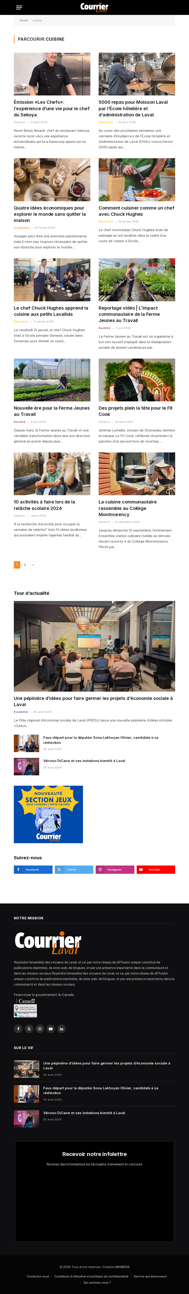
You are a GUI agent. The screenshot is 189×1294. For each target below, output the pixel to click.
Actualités (22, 227)
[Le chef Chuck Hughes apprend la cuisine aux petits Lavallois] (52, 279)
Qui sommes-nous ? (97, 1282)
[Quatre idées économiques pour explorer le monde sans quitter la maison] (52, 179)
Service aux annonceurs (150, 1276)
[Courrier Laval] (94, 7)
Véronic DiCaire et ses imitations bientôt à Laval (84, 761)
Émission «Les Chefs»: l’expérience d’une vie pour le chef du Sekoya (52, 108)
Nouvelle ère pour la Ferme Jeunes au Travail (52, 411)
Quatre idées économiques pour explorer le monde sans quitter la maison (50, 214)
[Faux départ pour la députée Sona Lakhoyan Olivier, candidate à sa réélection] (26, 743)
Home (24, 20)
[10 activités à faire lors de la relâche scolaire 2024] (52, 473)
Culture (19, 122)
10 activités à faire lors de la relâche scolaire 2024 (44, 505)
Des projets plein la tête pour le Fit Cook (135, 411)
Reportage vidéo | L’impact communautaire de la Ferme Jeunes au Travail (129, 314)
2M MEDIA (122, 1267)
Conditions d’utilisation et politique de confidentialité (91, 1276)
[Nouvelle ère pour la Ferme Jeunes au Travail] (52, 380)
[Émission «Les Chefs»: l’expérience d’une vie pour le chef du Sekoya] (52, 74)
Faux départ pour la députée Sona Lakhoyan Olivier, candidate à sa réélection (100, 740)
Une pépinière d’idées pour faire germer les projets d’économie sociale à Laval (93, 701)
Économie (21, 711)
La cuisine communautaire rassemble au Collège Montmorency (128, 508)
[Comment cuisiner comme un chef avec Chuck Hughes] (137, 179)
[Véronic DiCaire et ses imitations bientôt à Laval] (26, 766)
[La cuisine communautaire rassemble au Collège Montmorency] (137, 473)
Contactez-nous (38, 1276)
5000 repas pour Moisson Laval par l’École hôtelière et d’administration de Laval (133, 108)
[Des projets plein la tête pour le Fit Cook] (137, 380)
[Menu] (19, 7)
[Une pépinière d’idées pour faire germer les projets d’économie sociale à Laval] (94, 646)
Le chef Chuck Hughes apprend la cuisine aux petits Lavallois (51, 311)
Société (104, 328)
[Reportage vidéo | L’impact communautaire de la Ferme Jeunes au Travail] (137, 279)
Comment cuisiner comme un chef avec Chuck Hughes (136, 211)
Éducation (106, 122)
